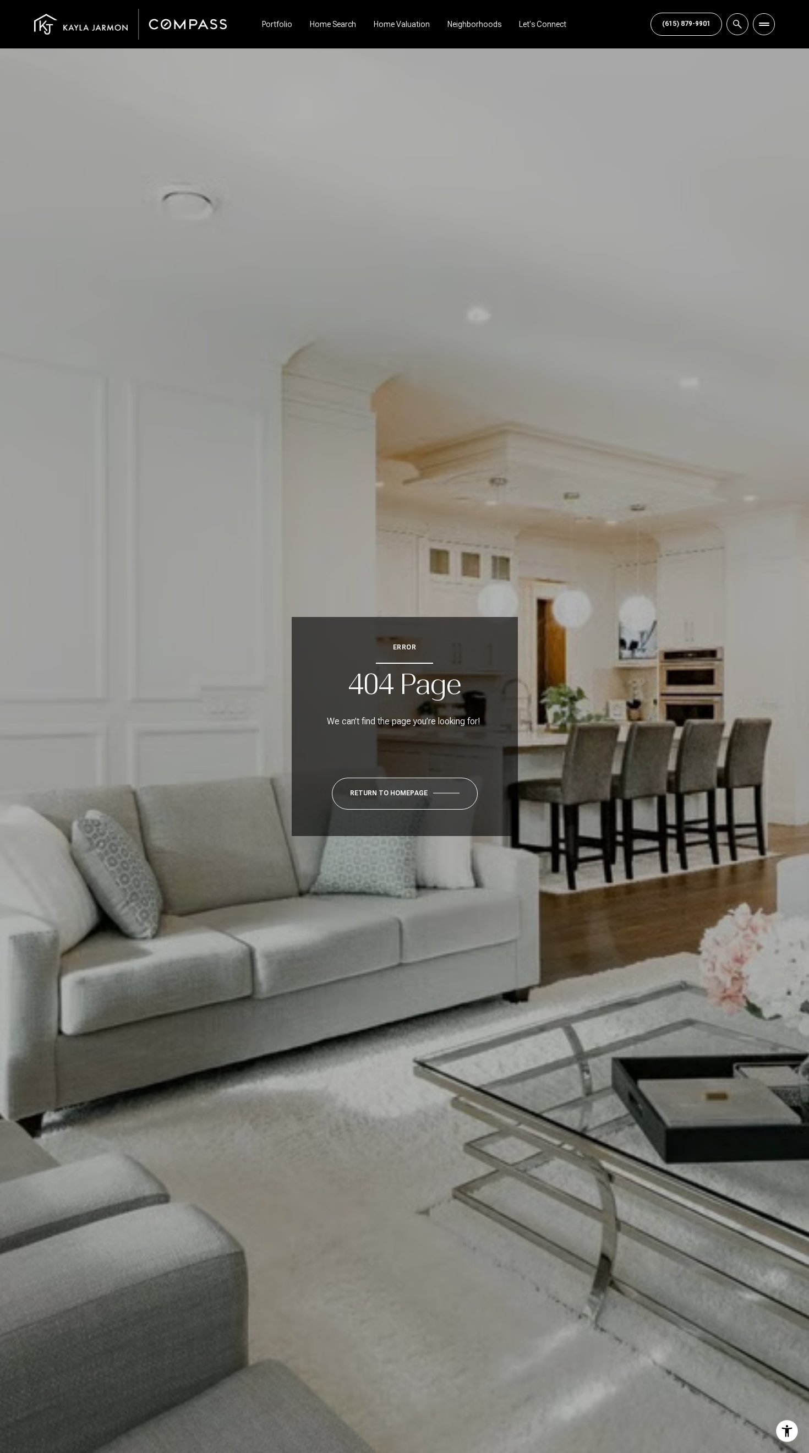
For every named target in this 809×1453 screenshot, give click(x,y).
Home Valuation (402, 24)
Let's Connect (542, 24)
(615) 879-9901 (686, 24)
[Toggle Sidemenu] (764, 24)
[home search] (737, 24)
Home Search (333, 24)
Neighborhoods (474, 24)
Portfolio (277, 24)
